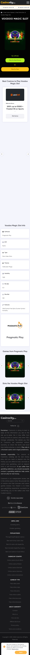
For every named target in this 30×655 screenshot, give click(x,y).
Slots (4, 256)
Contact (15, 610)
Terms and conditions (15, 629)
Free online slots (15, 591)
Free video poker (15, 583)
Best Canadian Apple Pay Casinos (15, 548)
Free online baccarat (15, 598)
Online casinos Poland (15, 564)
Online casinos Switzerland (15, 575)
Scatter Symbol (20, 308)
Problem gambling (15, 528)
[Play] (15, 366)
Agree (20, 652)
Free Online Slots (20, 12)
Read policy (15, 649)
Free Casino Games (9, 12)
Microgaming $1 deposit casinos (15, 537)
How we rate (15, 618)
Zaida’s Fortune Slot (15, 389)
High (3, 277)
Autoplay (5, 310)
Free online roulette (15, 594)
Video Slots (9, 256)
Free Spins (13, 308)
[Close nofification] (27, 643)
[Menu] (28, 2)
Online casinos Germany (15, 571)
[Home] (1, 12)
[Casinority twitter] (18, 426)
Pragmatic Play (6, 235)
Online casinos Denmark (15, 567)
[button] (2, 154)
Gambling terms (15, 524)
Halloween (5, 266)
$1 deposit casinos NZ (8, 7)
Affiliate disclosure (15, 621)
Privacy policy (15, 625)
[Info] (15, 111)
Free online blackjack (15, 602)
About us (15, 614)
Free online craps (15, 587)
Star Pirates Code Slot (15, 357)
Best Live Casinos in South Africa (15, 551)
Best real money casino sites (15, 540)
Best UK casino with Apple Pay (15, 544)
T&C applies (15, 56)
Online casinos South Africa (15, 560)
